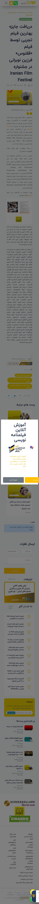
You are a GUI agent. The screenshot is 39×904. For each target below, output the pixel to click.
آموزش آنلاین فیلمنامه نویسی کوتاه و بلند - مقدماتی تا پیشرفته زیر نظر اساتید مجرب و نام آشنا (18, 461)
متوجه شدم (13, 480)
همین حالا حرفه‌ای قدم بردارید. (18, 470)
